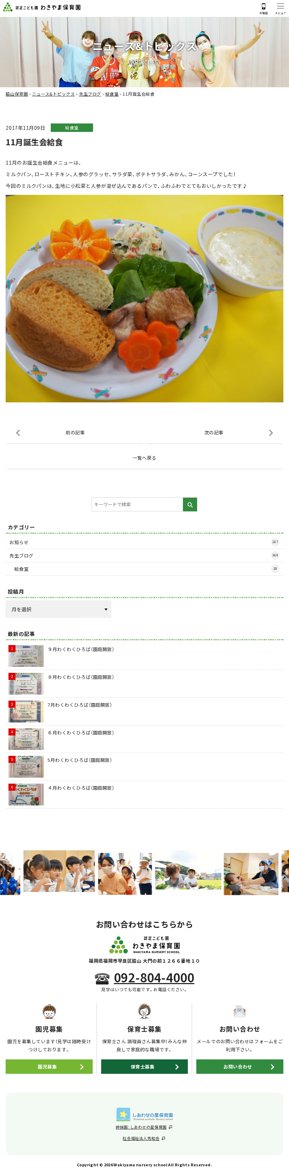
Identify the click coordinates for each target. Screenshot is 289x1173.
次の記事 (213, 432)
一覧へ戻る (144, 457)
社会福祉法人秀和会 (141, 1138)
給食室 (72, 127)
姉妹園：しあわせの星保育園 (141, 1127)
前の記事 (75, 432)
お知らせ (144, 542)
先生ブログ (144, 555)
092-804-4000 (154, 977)
